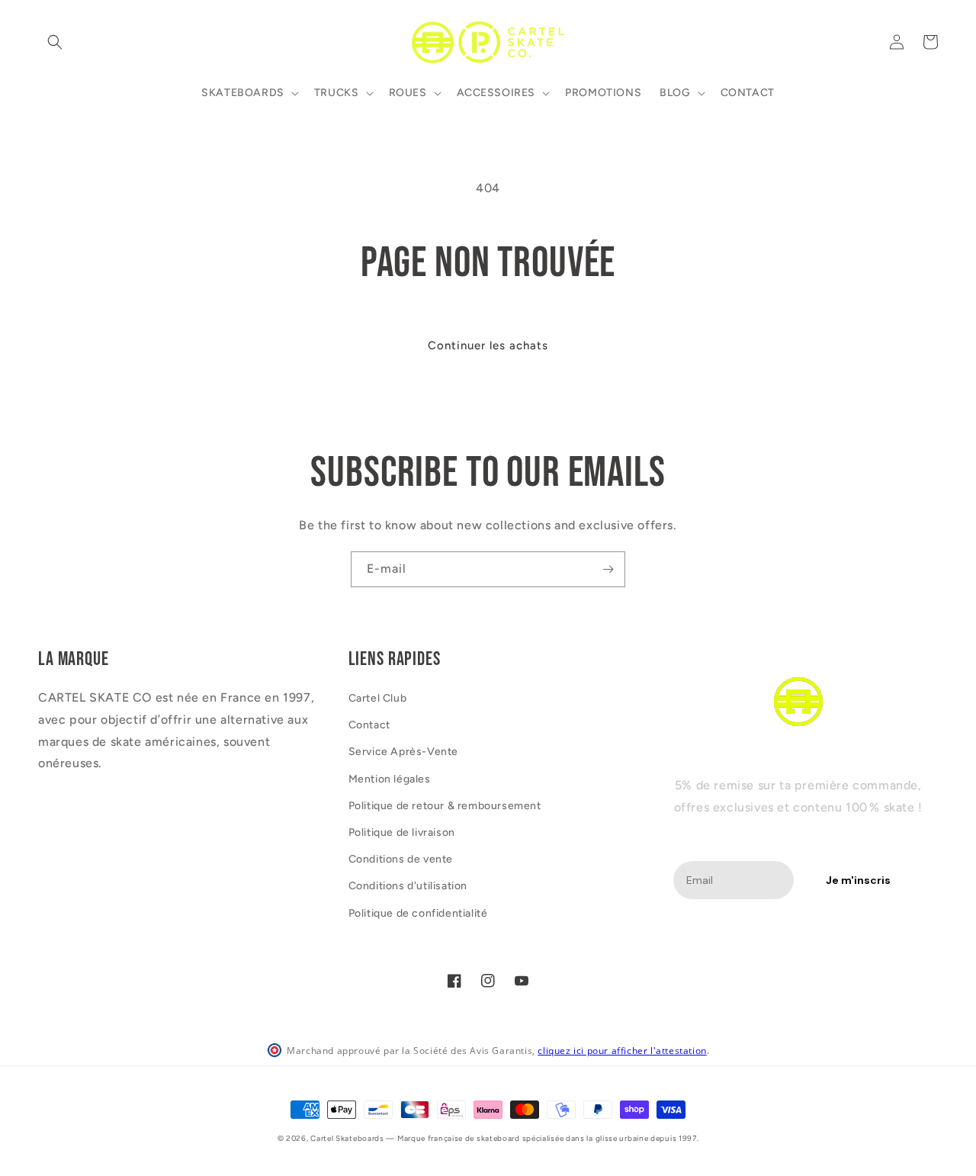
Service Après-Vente (403, 751)
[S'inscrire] (607, 569)
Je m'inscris (858, 880)
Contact (369, 724)
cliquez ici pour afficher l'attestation (622, 1050)
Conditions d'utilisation (407, 885)
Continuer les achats (488, 345)
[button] (55, 42)
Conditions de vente (400, 859)
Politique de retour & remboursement (444, 805)
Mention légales (389, 779)
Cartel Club (377, 698)
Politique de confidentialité (418, 913)
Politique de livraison (401, 832)
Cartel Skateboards (347, 1138)
